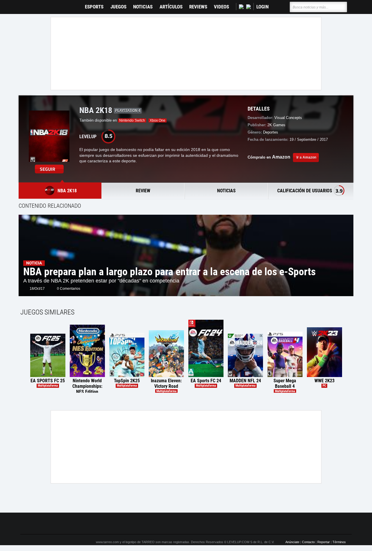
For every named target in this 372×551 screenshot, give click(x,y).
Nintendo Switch (132, 120)
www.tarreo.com (107, 542)
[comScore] (252, 524)
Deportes (270, 132)
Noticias (143, 7)
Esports (94, 7)
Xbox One (157, 120)
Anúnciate (292, 542)
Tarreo (28, 4)
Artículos (171, 7)
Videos (221, 7)
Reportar (323, 542)
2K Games (276, 125)
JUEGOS (118, 7)
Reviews (198, 7)
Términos (339, 542)
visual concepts (288, 117)
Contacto (308, 542)
